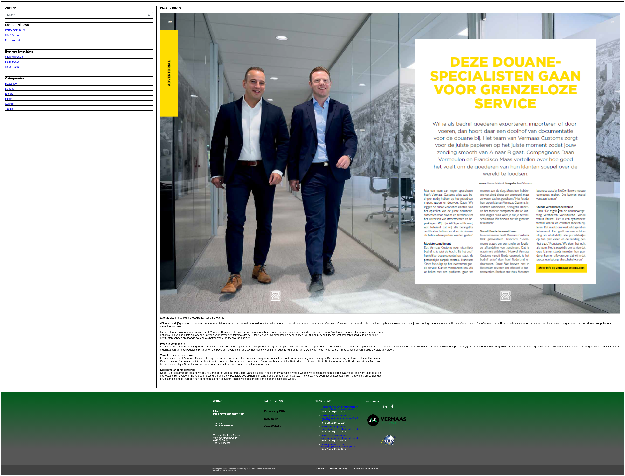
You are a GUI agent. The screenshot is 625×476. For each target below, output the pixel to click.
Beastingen (11, 83)
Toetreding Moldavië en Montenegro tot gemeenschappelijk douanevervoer (339, 408)
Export (9, 93)
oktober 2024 (12, 61)
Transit (9, 109)
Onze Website (13, 40)
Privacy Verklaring (338, 468)
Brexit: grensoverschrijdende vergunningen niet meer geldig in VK (338, 445)
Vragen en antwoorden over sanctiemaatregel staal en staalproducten (340, 436)
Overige (9, 103)
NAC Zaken (170, 8)
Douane (9, 88)
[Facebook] (392, 406)
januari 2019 (12, 66)
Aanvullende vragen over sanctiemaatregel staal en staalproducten (340, 428)
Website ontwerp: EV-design (224, 470)
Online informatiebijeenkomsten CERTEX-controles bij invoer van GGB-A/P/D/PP (340, 418)
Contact (320, 468)
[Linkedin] (385, 406)
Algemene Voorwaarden (366, 468)
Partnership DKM (15, 30)
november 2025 (14, 56)
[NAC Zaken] (390, 163)
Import (8, 98)
